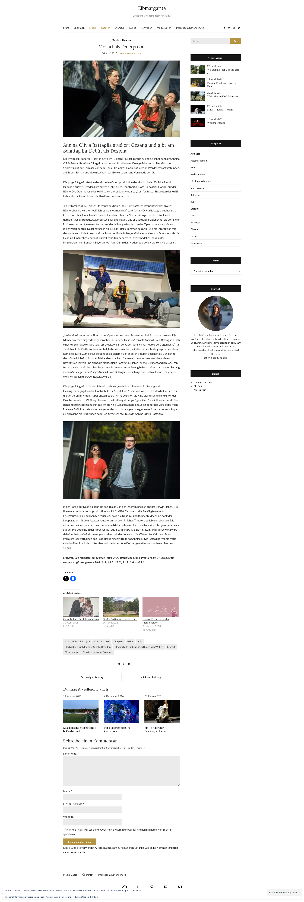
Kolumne (195, 195)
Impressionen (197, 188)
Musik (92, 27)
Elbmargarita (152, 8)
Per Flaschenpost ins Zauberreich (117, 729)
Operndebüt (72, 652)
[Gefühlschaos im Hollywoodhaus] (81, 607)
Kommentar (71, 753)
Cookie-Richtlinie (90, 896)
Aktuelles (195, 153)
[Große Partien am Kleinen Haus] (121, 607)
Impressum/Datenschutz (190, 27)
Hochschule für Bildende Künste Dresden (88, 646)
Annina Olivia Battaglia (77, 641)
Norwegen (146, 27)
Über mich (79, 27)
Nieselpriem (200, 389)
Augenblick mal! (199, 160)
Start (66, 27)
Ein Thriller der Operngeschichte (155, 729)
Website (68, 816)
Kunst (132, 27)
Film (193, 167)
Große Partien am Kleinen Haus (120, 619)
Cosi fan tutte (102, 641)
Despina (118, 641)
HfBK (130, 641)
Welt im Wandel (216, 122)
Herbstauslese (198, 174)
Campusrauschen (203, 382)
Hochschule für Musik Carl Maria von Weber (139, 646)
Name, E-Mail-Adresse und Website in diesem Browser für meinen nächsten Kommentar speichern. (117, 832)
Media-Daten (164, 27)
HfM (140, 641)
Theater (105, 27)
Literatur (119, 27)
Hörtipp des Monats (201, 181)
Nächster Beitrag (151, 677)
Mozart (171, 646)
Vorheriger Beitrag (92, 677)
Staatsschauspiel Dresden (97, 652)
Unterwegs (196, 243)
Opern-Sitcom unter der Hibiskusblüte (155, 621)
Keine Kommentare (130, 53)
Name (67, 791)
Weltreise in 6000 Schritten (223, 96)
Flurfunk (198, 386)
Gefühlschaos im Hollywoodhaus (81, 619)
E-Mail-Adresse (73, 803)
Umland (194, 236)
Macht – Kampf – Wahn (220, 109)
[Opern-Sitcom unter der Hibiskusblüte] (160, 607)
